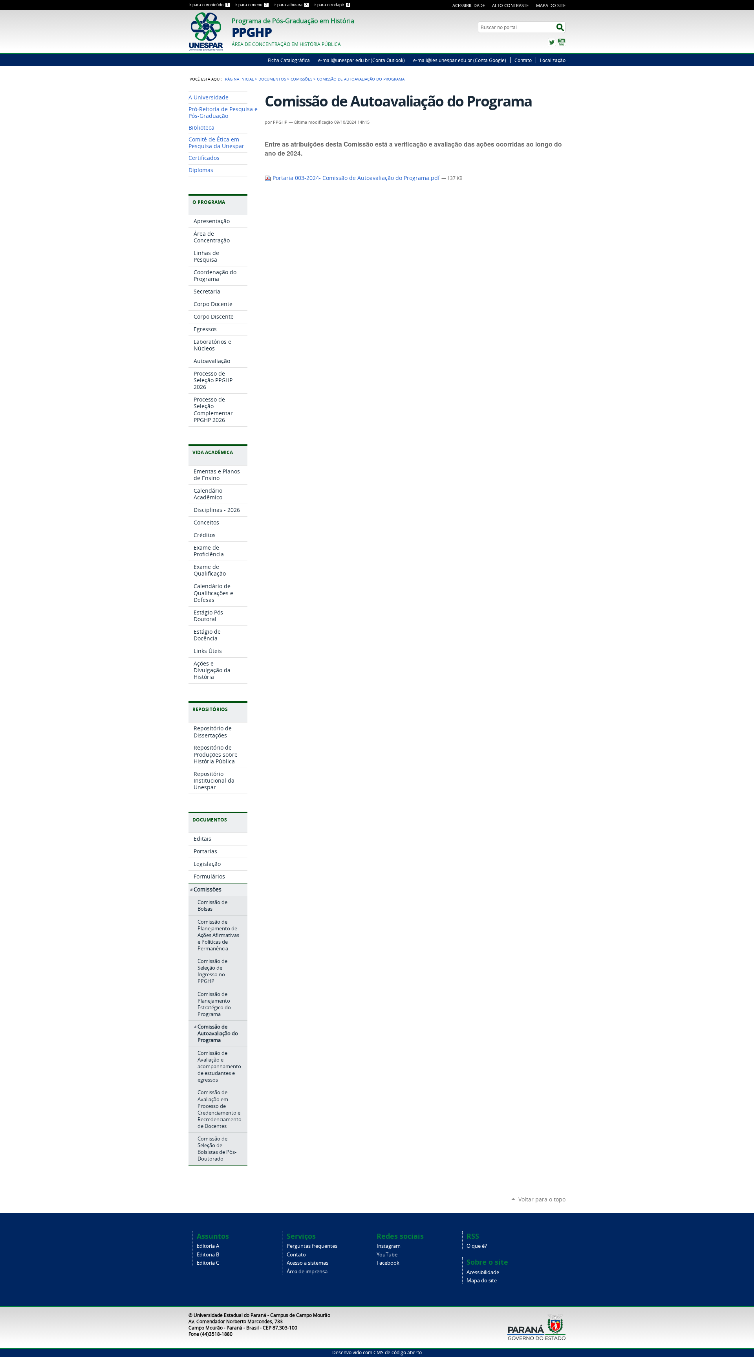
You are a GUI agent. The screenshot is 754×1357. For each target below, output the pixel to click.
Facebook (388, 1263)
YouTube (562, 42)
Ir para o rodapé (331, 4)
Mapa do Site (551, 5)
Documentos (272, 79)
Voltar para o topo (542, 1199)
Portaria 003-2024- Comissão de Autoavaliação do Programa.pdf (356, 178)
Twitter (552, 42)
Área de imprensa (307, 1271)
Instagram (389, 1246)
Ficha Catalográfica (289, 60)
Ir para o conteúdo (208, 4)
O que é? (477, 1246)
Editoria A (208, 1246)
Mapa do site (482, 1280)
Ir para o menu (250, 4)
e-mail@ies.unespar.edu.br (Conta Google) (459, 60)
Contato (523, 60)
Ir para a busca (290, 4)
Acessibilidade (468, 5)
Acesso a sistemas (307, 1263)
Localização (553, 60)
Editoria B (208, 1254)
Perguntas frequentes (312, 1246)
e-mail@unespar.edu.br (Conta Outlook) (361, 60)
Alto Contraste (510, 5)
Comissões (301, 79)
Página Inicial (239, 79)
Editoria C (208, 1263)
